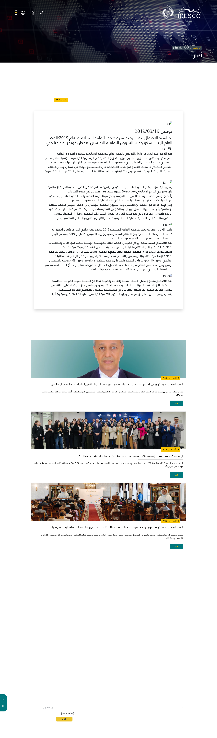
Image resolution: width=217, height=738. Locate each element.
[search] (40, 12)
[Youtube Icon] (162, 707)
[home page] (182, 12)
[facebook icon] (189, 707)
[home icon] (32, 12)
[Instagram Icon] (168, 707)
